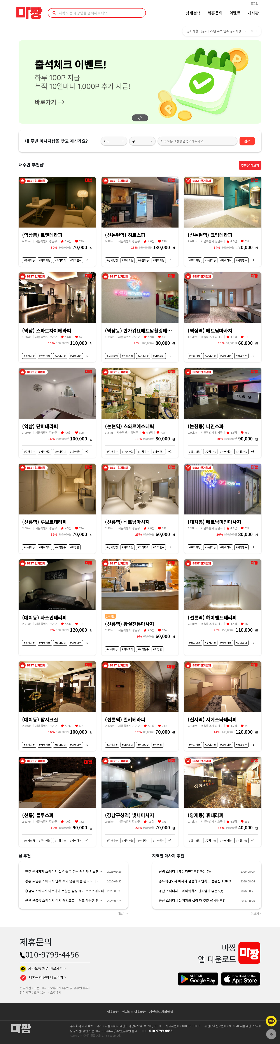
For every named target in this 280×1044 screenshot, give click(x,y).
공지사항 (192, 31)
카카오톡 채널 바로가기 (46, 968)
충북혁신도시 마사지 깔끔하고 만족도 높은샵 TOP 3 (195, 881)
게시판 (253, 13)
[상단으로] (271, 1034)
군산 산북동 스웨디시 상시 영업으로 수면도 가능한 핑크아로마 (64, 900)
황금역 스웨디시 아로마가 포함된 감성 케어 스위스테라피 (64, 891)
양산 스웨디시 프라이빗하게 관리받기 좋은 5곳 (191, 891)
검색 (247, 141)
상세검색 (193, 13)
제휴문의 (215, 13)
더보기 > (122, 913)
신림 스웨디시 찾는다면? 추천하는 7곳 (185, 871)
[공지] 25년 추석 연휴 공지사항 (221, 31)
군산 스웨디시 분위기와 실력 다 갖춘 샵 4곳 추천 (192, 900)
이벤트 (235, 13)
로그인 (254, 3)
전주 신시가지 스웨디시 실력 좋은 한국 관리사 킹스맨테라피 (64, 871)
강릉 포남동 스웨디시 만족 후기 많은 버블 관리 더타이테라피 (64, 881)
